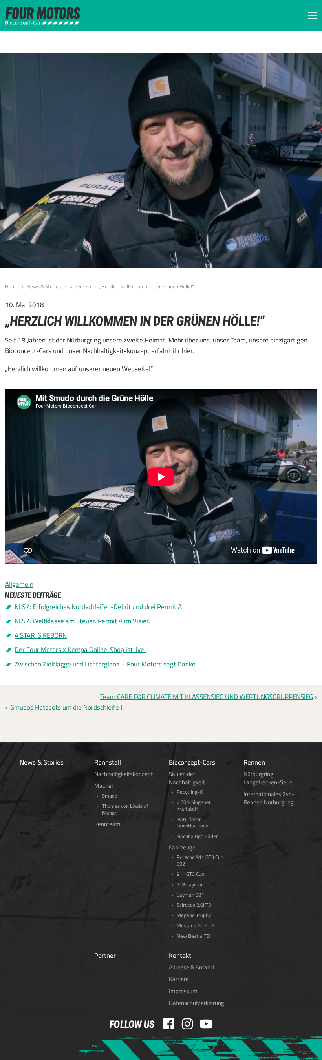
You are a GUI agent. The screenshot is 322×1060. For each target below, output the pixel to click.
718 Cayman (190, 884)
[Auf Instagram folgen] (187, 1024)
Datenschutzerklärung (196, 1003)
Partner (105, 955)
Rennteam (107, 824)
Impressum (183, 991)
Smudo (109, 796)
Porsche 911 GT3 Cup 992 (200, 860)
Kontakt (180, 955)
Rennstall (107, 762)
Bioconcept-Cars (192, 762)
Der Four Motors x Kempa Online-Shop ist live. (80, 649)
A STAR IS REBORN (41, 635)
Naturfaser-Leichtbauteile (192, 822)
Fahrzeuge (182, 847)
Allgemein (80, 286)
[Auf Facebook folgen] (168, 1024)
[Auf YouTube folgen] (206, 1024)
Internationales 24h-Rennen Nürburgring (269, 798)
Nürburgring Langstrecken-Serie (268, 778)
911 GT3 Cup (190, 874)
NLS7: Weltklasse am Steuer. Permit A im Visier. (82, 621)
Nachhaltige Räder (197, 836)
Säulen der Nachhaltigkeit (187, 778)
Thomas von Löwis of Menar (125, 809)
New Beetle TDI (194, 936)
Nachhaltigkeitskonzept (123, 774)
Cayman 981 (190, 895)
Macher (103, 786)
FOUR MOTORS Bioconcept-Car (42, 16)
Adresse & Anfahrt (191, 967)
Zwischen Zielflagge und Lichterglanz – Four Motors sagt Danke (105, 664)
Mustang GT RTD (195, 925)
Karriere (179, 979)
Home (11, 286)
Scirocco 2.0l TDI (194, 905)
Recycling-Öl (191, 792)
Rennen (254, 762)
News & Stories (44, 286)
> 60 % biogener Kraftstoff (194, 805)
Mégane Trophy (194, 915)
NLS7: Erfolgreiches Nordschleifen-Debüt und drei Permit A (99, 607)
